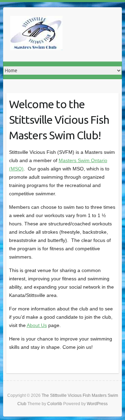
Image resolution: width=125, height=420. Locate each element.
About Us (37, 325)
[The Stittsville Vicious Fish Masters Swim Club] (36, 34)
